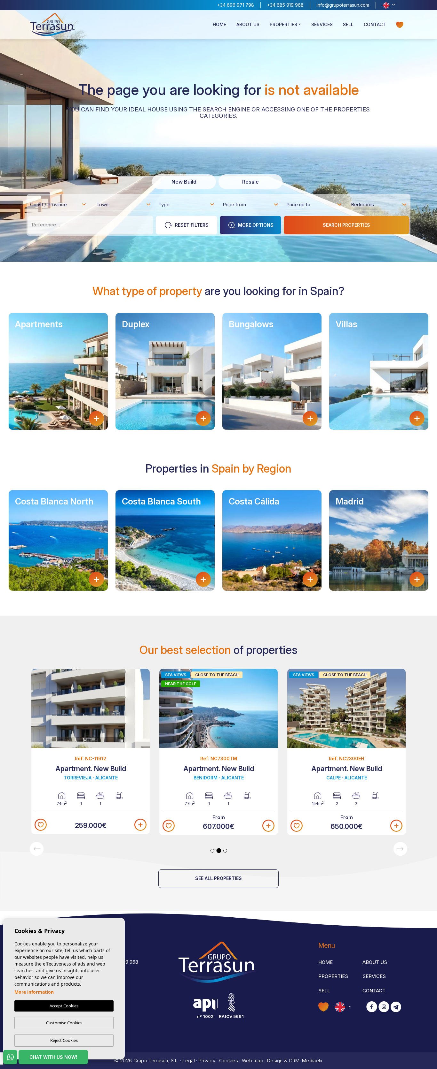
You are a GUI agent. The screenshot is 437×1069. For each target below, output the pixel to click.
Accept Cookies (64, 1006)
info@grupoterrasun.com (343, 5)
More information (34, 992)
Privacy (207, 1061)
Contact (375, 24)
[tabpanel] (90, 751)
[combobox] (58, 204)
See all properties (218, 878)
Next (400, 849)
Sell (348, 24)
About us (247, 24)
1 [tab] (212, 851)
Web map (252, 1061)
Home (219, 24)
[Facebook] (371, 1007)
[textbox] (60, 205)
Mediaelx (312, 1061)
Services (322, 24)
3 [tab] (225, 851)
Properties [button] (283, 24)
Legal (188, 1061)
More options (256, 225)
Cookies (228, 1061)
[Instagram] (383, 1007)
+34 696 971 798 (235, 5)
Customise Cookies (64, 1023)
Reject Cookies (64, 1040)
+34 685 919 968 (285, 5)
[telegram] (396, 1007)
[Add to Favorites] (41, 825)
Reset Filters (192, 225)
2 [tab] (219, 850)
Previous (37, 849)
